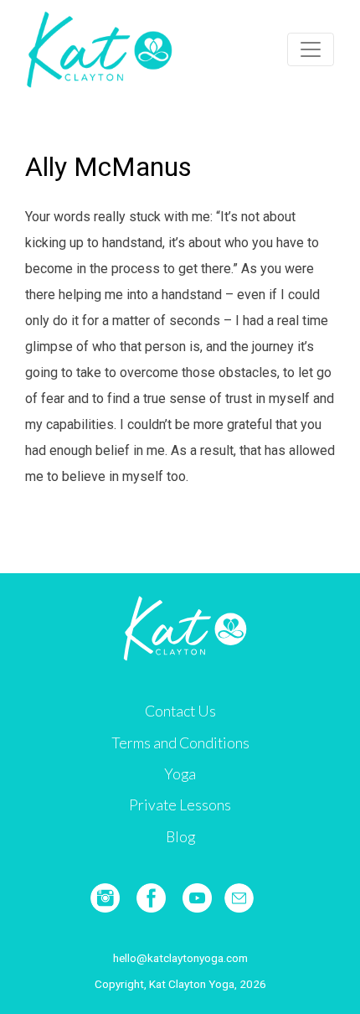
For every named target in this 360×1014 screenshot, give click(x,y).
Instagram (105, 898)
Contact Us (180, 711)
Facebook (151, 898)
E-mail (239, 898)
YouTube (197, 898)
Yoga (180, 774)
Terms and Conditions (180, 743)
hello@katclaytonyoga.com (180, 958)
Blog (180, 837)
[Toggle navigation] (310, 49)
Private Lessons (180, 805)
